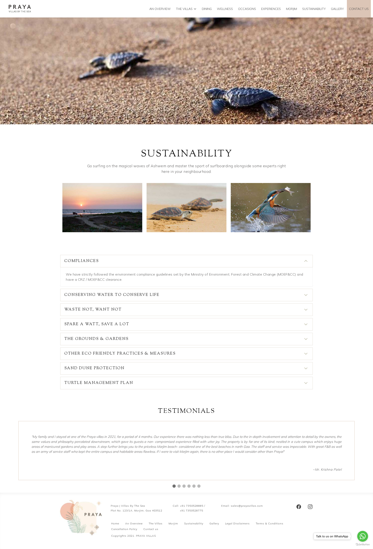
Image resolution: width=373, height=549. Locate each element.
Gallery (337, 9)
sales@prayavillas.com (247, 505)
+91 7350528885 (191, 505)
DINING (207, 9)
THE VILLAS (184, 9)
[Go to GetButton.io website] (363, 544)
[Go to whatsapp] (362, 536)
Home (115, 523)
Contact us (359, 9)
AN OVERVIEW (160, 9)
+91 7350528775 (191, 510)
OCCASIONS (247, 9)
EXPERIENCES (271, 9)
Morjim (173, 523)
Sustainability (193, 523)
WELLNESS (225, 9)
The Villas (156, 523)
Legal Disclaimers (237, 523)
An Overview (134, 523)
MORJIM (291, 9)
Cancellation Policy (124, 529)
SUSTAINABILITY (314, 9)
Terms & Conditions (269, 523)
